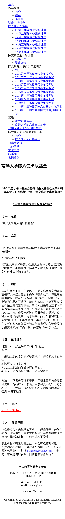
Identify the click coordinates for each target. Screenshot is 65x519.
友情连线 (13, 157)
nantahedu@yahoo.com (40, 450)
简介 (18, 11)
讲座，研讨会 (16, 22)
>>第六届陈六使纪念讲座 (30, 48)
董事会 (19, 19)
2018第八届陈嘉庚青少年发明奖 (34, 99)
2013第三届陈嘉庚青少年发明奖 (34, 80)
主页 (11, 4)
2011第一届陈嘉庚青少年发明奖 (34, 73)
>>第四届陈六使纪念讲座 (30, 40)
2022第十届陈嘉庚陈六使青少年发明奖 (38, 106)
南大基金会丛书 (25, 121)
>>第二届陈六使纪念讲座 (30, 33)
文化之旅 (13, 150)
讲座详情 (20, 62)
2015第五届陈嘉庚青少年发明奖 (34, 88)
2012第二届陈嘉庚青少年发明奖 (34, 77)
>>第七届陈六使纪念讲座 (30, 51)
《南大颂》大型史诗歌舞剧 (25, 128)
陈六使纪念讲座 (18, 26)
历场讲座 (20, 59)
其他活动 (13, 146)
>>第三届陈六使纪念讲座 (30, 37)
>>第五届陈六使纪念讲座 (30, 44)
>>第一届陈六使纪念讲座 (30, 29)
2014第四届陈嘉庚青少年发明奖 (34, 84)
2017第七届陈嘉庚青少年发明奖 (34, 95)
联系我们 (13, 153)
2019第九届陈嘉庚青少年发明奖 (34, 102)
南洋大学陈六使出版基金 (30, 124)
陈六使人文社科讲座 (27, 139)
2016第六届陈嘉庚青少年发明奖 (34, 91)
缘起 (18, 15)
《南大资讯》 (16, 142)
